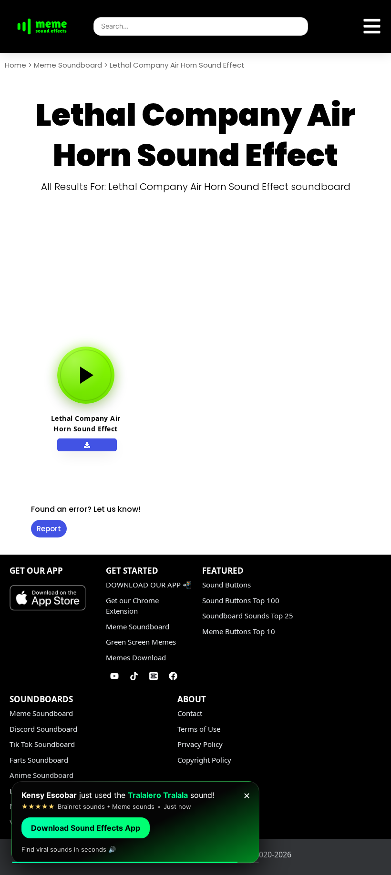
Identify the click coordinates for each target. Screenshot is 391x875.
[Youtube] (114, 676)
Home (15, 65)
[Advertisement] (199, 270)
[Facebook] (173, 676)
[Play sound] (85, 375)
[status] (135, 822)
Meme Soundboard (68, 65)
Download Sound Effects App (85, 828)
